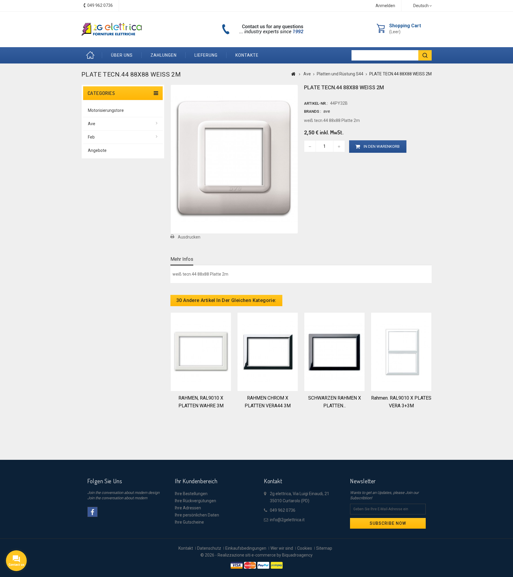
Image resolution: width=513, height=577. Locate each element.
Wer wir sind (281, 548)
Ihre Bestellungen (191, 493)
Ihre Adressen (188, 508)
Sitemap (324, 548)
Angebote (97, 150)
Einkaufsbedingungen (245, 548)
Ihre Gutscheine (189, 522)
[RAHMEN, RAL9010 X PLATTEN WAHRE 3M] (201, 351)
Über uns (122, 55)
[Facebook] (92, 512)
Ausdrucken (189, 237)
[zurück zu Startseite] (293, 74)
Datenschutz (209, 548)
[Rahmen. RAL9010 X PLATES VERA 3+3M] (401, 351)
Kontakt (185, 548)
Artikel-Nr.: (316, 103)
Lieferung (206, 55)
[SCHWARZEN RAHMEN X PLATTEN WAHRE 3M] (334, 351)
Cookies (304, 548)
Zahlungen (164, 55)
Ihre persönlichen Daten (197, 515)
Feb (91, 137)
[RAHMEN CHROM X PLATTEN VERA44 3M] (268, 351)
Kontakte (247, 55)
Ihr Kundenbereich (196, 481)
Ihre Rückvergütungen (195, 500)
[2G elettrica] (111, 29)
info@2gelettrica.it (287, 519)
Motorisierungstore (106, 110)
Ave (91, 123)
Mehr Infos (181, 259)
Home (91, 55)
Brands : (312, 111)
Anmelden (385, 5)
